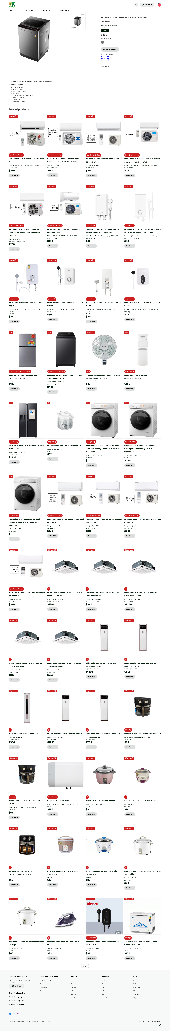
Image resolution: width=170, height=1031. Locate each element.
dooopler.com (156, 1021)
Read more (14, 175)
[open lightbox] (34, 38)
